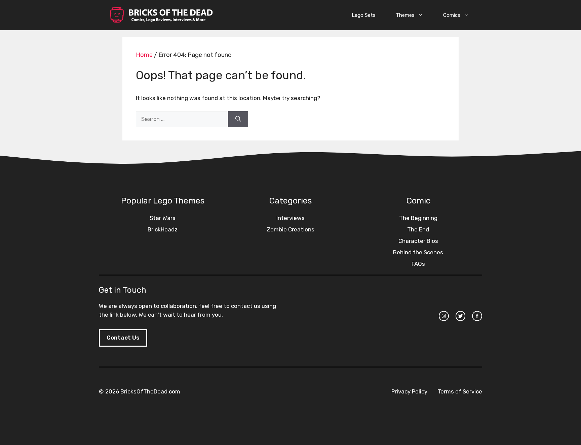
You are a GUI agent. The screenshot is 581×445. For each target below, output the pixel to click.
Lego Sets (364, 15)
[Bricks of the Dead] (161, 15)
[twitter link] (461, 316)
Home (144, 55)
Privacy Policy (409, 391)
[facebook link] (477, 316)
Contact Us (123, 337)
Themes (405, 15)
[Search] (238, 119)
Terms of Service (459, 391)
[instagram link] (444, 316)
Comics (451, 15)
